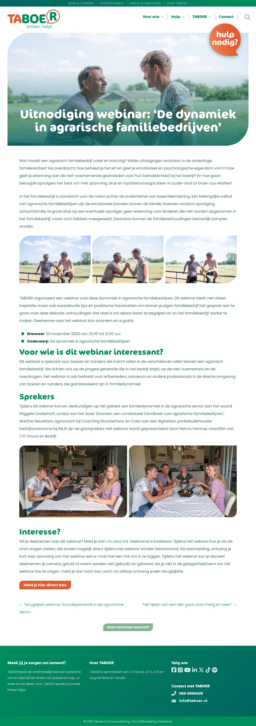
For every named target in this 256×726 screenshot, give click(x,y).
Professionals (112, 3)
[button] (247, 17)
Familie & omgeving (145, 3)
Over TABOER (177, 3)
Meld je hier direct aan (45, 585)
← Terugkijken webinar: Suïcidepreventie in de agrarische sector (71, 608)
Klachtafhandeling (144, 721)
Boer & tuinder (81, 3)
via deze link (117, 541)
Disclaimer (165, 721)
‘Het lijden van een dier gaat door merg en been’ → (189, 604)
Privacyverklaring (118, 721)
